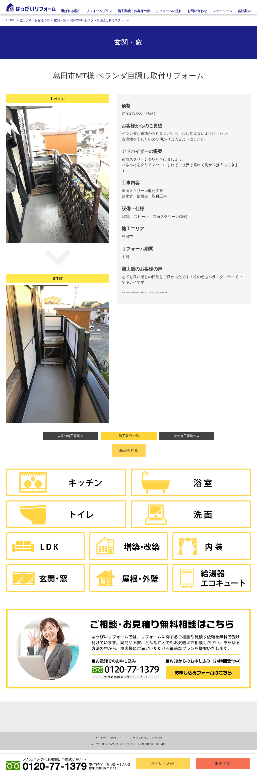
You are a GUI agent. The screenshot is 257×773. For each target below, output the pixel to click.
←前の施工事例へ (70, 436)
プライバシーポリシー (108, 737)
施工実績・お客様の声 (134, 11)
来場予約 (223, 763)
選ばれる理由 (71, 11)
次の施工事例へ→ (187, 436)
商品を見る (128, 450)
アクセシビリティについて (146, 737)
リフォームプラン (99, 11)
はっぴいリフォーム (127, 743)
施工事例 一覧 (129, 436)
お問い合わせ (163, 763)
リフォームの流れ (169, 11)
